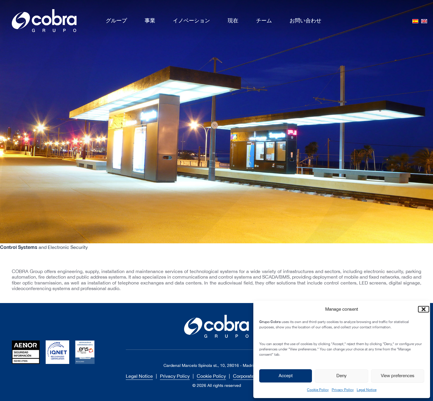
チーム (264, 20)
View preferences (397, 375)
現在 (233, 20)
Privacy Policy (343, 390)
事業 (150, 20)
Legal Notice (366, 390)
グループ (116, 20)
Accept (286, 375)
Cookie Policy (318, 390)
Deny (341, 375)
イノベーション (191, 20)
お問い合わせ (305, 20)
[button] (421, 309)
